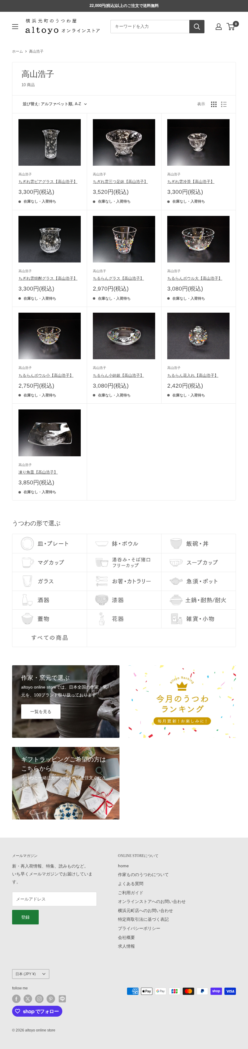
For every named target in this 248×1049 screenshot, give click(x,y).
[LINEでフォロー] (62, 999)
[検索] (196, 26)
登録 (25, 917)
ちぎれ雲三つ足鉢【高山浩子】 (120, 181)
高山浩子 (36, 51)
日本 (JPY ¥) (25, 974)
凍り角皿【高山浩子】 (38, 472)
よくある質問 (130, 883)
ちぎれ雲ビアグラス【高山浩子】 (47, 181)
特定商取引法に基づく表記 (143, 919)
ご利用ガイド (130, 892)
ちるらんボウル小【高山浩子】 (45, 375)
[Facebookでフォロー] (16, 999)
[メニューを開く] (15, 26)
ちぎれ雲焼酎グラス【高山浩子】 (47, 278)
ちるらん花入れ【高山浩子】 (192, 375)
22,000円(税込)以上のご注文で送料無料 (124, 5)
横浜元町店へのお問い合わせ (145, 910)
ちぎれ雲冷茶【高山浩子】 (190, 181)
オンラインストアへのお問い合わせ (152, 901)
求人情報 (126, 946)
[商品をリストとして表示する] (224, 104)
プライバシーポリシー (139, 928)
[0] (231, 26)
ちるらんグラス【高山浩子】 (118, 278)
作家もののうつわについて (143, 874)
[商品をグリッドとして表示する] (214, 104)
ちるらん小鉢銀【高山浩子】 (118, 375)
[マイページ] (219, 26)
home (123, 865)
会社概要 (126, 937)
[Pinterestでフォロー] (51, 999)
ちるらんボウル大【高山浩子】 (194, 278)
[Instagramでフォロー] (39, 999)
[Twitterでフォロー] (28, 999)
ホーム (17, 51)
